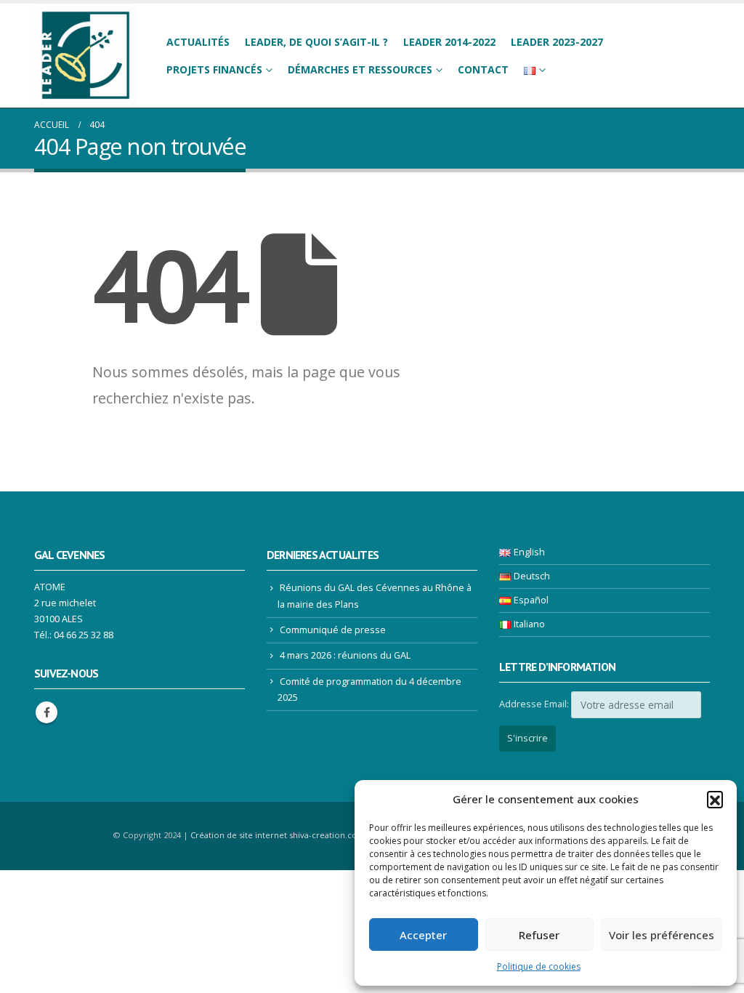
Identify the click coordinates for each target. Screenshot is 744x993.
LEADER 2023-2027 (557, 42)
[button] (715, 799)
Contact (483, 69)
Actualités (198, 42)
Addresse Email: (534, 704)
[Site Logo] (85, 56)
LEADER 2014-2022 (449, 42)
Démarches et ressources (360, 69)
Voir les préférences (661, 935)
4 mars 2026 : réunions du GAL (345, 655)
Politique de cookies (539, 966)
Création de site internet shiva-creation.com (277, 834)
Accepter (423, 935)
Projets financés (214, 69)
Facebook (46, 712)
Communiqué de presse (333, 630)
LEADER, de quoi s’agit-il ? (316, 42)
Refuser (539, 935)
